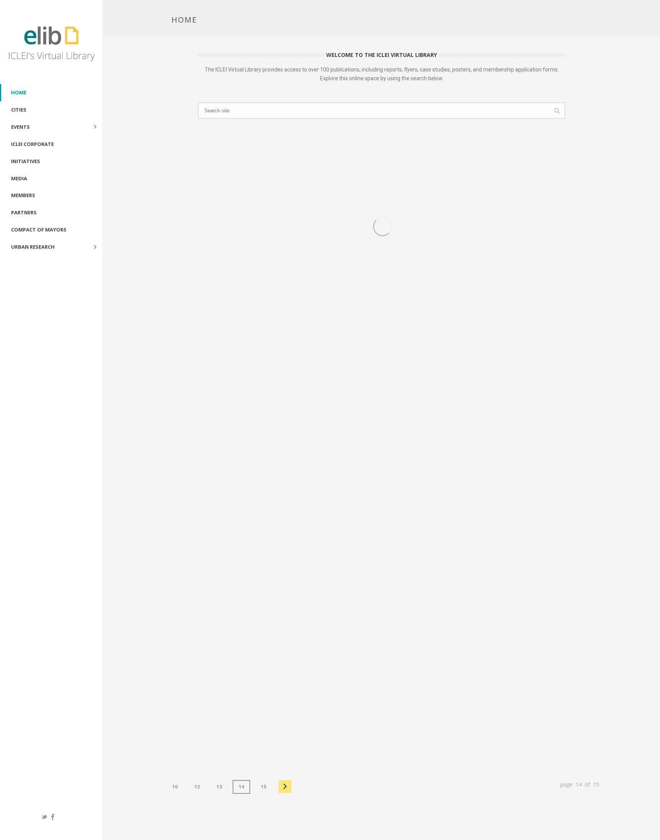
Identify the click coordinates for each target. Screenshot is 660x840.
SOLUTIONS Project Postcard (302, 315)
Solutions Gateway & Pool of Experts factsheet (443, 721)
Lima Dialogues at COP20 (156, 717)
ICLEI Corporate (32, 144)
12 (197, 786)
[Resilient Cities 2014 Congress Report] (327, 431)
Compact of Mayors (38, 229)
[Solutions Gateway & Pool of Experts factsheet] (466, 628)
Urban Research (33, 246)
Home (18, 92)
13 (219, 786)
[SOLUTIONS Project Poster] (188, 226)
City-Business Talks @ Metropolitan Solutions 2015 (582, 524)
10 (175, 786)
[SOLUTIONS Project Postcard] (327, 226)
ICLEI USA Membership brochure (583, 717)
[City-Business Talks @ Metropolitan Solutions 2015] (605, 431)
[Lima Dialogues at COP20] (188, 628)
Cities (18, 109)
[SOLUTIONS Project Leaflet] (466, 226)
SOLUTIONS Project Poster (158, 315)
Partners (24, 212)
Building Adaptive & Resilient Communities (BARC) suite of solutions (303, 725)
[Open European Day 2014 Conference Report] (466, 431)
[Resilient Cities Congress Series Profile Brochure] (188, 431)
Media (19, 178)
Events (20, 126)
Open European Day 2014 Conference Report (433, 524)
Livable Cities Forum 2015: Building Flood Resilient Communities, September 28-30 (582, 323)
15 (263, 786)
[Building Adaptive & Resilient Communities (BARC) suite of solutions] (327, 628)
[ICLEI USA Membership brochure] (605, 628)
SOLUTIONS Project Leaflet (437, 315)
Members (23, 195)
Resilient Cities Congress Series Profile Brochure (167, 524)
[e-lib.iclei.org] (51, 42)
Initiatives (25, 161)
